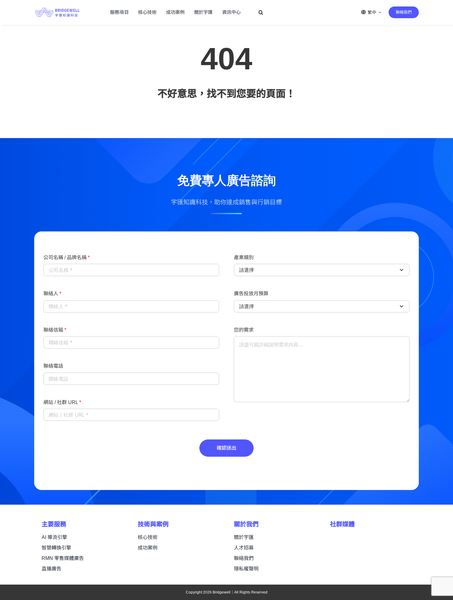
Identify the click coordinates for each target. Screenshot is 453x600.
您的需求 (244, 330)
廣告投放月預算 (251, 293)
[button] (261, 12)
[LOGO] (57, 5)
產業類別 (244, 257)
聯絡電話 (53, 366)
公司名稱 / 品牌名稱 (66, 257)
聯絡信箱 (54, 330)
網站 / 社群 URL (62, 402)
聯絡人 (52, 293)
